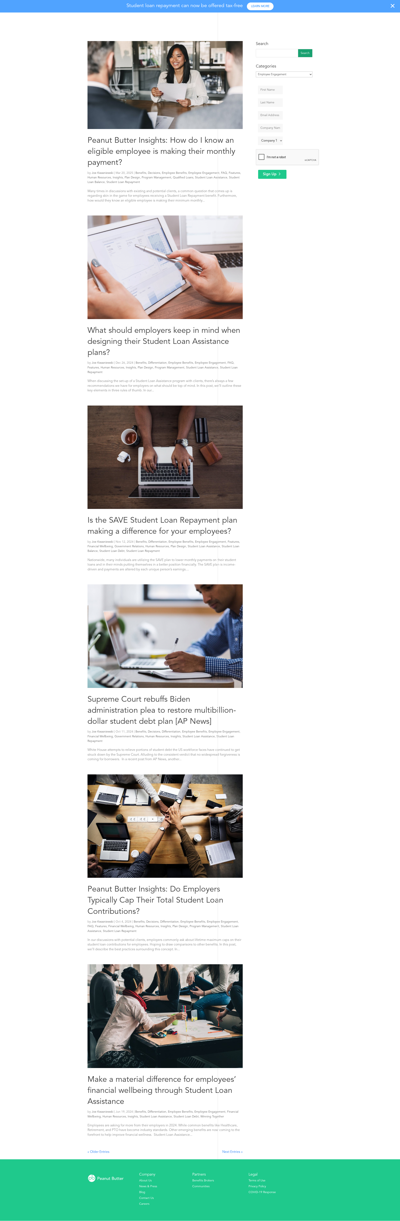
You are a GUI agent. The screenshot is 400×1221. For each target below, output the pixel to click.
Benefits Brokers (203, 1180)
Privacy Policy (257, 1186)
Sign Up (269, 174)
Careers (144, 1203)
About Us (145, 1180)
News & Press (148, 1186)
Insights (118, 177)
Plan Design (132, 177)
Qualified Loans (183, 177)
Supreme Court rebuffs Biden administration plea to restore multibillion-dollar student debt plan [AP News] (162, 711)
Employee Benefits (174, 173)
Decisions (154, 173)
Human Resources (99, 177)
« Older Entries (98, 1152)
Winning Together (212, 1116)
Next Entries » (232, 1152)
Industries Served (327, 20)
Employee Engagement (203, 173)
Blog (142, 1192)
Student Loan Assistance (211, 177)
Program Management (156, 177)
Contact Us (146, 1198)
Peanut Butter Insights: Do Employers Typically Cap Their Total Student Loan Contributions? (155, 900)
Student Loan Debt (112, 551)
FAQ (224, 173)
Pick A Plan (364, 20)
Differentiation (157, 362)
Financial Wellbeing (100, 546)
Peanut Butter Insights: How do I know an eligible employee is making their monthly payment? (161, 152)
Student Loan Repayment (123, 182)
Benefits (140, 173)
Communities (201, 1186)
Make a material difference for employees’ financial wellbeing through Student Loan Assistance (162, 1091)
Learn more (260, 6)
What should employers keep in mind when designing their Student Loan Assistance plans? (164, 342)
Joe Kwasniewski (102, 173)
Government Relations (129, 546)
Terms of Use (257, 1180)
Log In (387, 20)
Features (234, 173)
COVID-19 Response (262, 1192)
